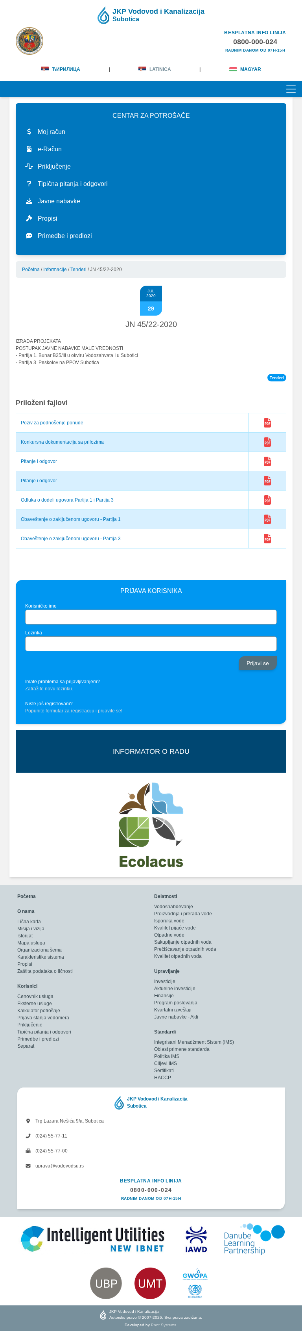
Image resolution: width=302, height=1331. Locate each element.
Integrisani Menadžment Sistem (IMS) (194, 1042)
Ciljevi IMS (165, 1063)
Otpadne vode (169, 935)
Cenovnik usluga (35, 996)
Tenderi (78, 269)
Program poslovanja (175, 1003)
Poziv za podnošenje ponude (52, 423)
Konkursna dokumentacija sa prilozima (62, 442)
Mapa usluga (31, 943)
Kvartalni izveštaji (173, 1010)
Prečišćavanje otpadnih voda (185, 949)
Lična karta (29, 921)
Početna (31, 269)
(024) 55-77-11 (50, 1136)
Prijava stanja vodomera (43, 1018)
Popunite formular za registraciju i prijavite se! (73, 711)
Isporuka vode (169, 921)
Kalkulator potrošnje (38, 1010)
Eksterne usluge (34, 1003)
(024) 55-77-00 (51, 1151)
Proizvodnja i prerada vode (183, 913)
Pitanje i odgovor (39, 461)
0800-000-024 (151, 1190)
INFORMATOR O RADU (151, 751)
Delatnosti (165, 896)
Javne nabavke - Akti (176, 1017)
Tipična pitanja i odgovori (44, 1032)
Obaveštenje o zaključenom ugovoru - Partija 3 (71, 538)
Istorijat (25, 936)
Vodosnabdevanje (173, 906)
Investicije (164, 981)
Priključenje (29, 1025)
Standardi (165, 1032)
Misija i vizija (30, 928)
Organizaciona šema (39, 950)
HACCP (162, 1077)
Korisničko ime (41, 606)
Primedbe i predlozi (38, 1039)
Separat (25, 1046)
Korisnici (27, 986)
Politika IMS (166, 1056)
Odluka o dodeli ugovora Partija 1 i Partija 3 (67, 500)
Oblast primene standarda (182, 1049)
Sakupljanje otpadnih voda (183, 942)
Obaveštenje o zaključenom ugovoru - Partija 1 (71, 519)
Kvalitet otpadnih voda (178, 956)
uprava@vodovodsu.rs (59, 1166)
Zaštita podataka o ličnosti (45, 971)
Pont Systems (163, 1325)
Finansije (164, 995)
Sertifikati (164, 1070)
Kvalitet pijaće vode (175, 928)
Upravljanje (167, 971)
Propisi (24, 964)
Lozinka (33, 633)
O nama (26, 911)
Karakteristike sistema (40, 957)
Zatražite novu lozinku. (49, 689)
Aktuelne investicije (174, 988)
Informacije (55, 269)
